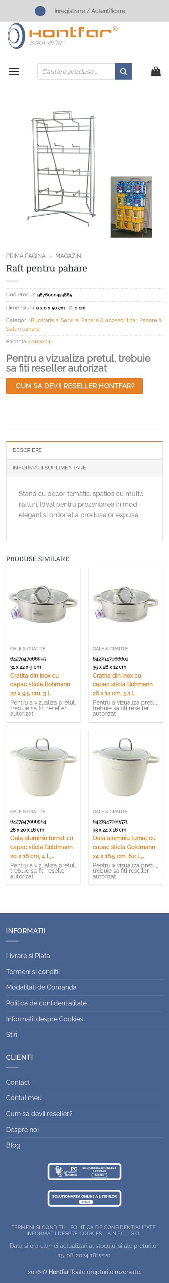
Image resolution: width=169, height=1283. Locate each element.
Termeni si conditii (32, 972)
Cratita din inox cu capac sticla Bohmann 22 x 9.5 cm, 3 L (40, 684)
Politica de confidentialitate (46, 1003)
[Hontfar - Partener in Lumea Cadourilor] (62, 36)
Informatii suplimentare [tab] (49, 468)
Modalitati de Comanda (41, 987)
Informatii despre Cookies (44, 1019)
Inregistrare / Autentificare (90, 10)
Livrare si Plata (28, 956)
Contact (18, 1082)
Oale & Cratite (28, 649)
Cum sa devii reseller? (39, 1114)
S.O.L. (138, 1233)
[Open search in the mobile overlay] (84, 71)
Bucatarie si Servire (55, 320)
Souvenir (39, 341)
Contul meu (24, 1098)
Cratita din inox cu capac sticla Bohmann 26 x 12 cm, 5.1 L (123, 684)
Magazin (68, 256)
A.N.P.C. (116, 1233)
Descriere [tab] (27, 450)
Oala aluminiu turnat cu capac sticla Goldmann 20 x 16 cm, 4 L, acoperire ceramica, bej (41, 848)
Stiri (11, 1034)
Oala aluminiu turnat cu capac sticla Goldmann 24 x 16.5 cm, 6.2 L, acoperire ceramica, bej (124, 848)
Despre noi (22, 1130)
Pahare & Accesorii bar (109, 320)
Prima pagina (26, 256)
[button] (14, 71)
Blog (13, 1145)
